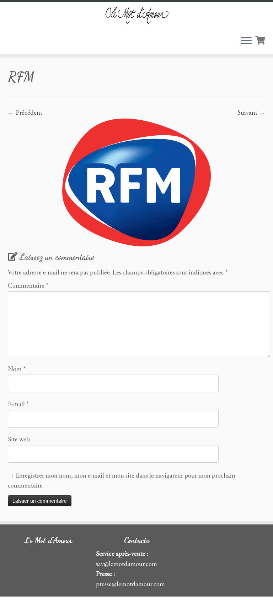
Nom (17, 369)
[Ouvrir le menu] (246, 41)
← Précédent (25, 112)
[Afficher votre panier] (261, 39)
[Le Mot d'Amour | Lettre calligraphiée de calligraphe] (136, 15)
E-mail (18, 404)
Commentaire (28, 285)
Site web (19, 439)
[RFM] (137, 181)
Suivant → (251, 112)
